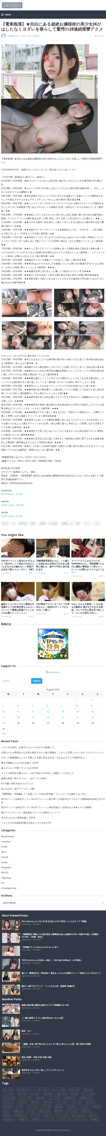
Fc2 (2, 882)
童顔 (48, 1102)
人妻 (22, 1102)
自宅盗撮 (9, 1119)
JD (74, 1093)
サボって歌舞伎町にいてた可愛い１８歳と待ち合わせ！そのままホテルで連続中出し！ (44, 757)
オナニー (58, 1089)
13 (48, 711)
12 (33, 711)
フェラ (8, 1093)
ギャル (54, 1098)
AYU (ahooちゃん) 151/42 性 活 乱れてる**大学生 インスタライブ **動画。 (55, 921)
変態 (40, 1098)
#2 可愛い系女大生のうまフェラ (17, 783)
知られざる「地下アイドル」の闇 (17, 788)
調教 (7, 1106)
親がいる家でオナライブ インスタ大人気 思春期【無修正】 (49, 986)
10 (3, 711)
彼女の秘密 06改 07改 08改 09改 (36, 1057)
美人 (35, 1093)
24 (3, 723)
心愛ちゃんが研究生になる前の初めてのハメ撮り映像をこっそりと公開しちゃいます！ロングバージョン (53, 752)
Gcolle (4, 862)
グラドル (72, 1111)
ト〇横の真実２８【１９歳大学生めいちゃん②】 (43, 1018)
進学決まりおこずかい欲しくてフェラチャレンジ (43, 1070)
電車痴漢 (22, 523)
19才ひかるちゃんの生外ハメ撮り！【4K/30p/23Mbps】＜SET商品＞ (52, 960)
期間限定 (86, 1098)
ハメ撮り (41, 1089)
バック (83, 1106)
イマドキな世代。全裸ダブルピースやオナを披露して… (28, 747)
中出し (74, 1089)
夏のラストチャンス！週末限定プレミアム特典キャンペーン (31, 812)
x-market (5, 841)
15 (77, 711)
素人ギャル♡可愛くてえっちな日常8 (19, 767)
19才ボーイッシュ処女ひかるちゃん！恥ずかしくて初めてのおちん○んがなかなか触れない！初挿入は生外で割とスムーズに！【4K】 (18, 565)
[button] (6, 14)
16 (92, 711)
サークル (61, 1115)
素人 (8, 1089)
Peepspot (6, 867)
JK (13, 523)
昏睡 (36, 1119)
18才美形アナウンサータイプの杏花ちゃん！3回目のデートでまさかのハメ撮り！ (53, 607)
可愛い (61, 1093)
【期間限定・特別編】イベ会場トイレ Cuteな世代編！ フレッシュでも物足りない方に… (45, 793)
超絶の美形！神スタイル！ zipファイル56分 (23, 778)
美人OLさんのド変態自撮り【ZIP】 (18, 817)
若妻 (7, 1115)
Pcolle (36, 36)
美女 (88, 1089)
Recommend (7, 836)
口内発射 (69, 1098)
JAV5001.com (13, 36)
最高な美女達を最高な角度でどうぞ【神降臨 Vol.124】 (46, 1005)
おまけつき (80, 1119)
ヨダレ (97, 523)
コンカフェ (63, 1119)
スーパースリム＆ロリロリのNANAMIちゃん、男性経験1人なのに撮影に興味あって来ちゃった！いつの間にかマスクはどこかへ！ (87, 566)
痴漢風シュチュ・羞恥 (71, 523)
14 (63, 711)
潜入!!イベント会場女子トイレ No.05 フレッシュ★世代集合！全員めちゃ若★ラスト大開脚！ (47, 807)
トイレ (61, 1102)
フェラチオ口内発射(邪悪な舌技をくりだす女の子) (26, 822)
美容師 (94, 1119)
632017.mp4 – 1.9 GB (11, 494)
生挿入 (86, 1111)
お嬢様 (42, 523)
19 (33, 717)
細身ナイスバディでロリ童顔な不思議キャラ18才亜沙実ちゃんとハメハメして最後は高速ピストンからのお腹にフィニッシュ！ (18, 608)
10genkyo (6, 877)
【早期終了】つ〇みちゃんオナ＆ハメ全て (40, 947)
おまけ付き (78, 1115)
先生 (48, 1115)
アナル (46, 1106)
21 (63, 717)
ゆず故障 (53, 523)
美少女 (5, 523)
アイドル (25, 1098)
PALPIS (4, 872)
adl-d (3, 851)
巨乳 (22, 1093)
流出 (48, 1093)
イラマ (35, 1115)
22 (77, 717)
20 (48, 717)
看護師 (18, 1111)
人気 (70, 1106)
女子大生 (9, 1098)
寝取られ (44, 1111)
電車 (58, 1111)
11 (18, 711)
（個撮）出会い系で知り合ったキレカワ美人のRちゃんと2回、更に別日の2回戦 (56, 1044)
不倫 (96, 1106)
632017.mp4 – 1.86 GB (12, 505)
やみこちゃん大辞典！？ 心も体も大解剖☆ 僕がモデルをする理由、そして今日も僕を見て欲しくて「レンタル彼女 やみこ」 (87, 608)
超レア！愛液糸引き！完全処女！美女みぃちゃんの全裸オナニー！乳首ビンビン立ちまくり (61, 973)
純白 (92, 1115)
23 (92, 717)
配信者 (23, 1119)
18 (18, 717)
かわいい (88, 1093)
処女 (90, 1102)
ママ (30, 1111)
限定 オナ (26, 1031)
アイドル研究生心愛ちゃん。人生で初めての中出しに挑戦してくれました (37, 773)
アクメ (87, 523)
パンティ (48, 1119)
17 (3, 717)
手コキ (32, 1106)
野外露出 (20, 1115)
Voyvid (4, 857)
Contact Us (66, 1130)
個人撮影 (23, 1089)
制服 (35, 1102)
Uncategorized (8, 888)
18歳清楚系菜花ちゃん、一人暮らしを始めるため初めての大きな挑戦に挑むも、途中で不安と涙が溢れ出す (53, 565)
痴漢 (58, 1106)
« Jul (3, 733)
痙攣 (33, 523)
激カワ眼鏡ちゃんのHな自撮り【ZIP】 (20, 762)
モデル (76, 1102)
